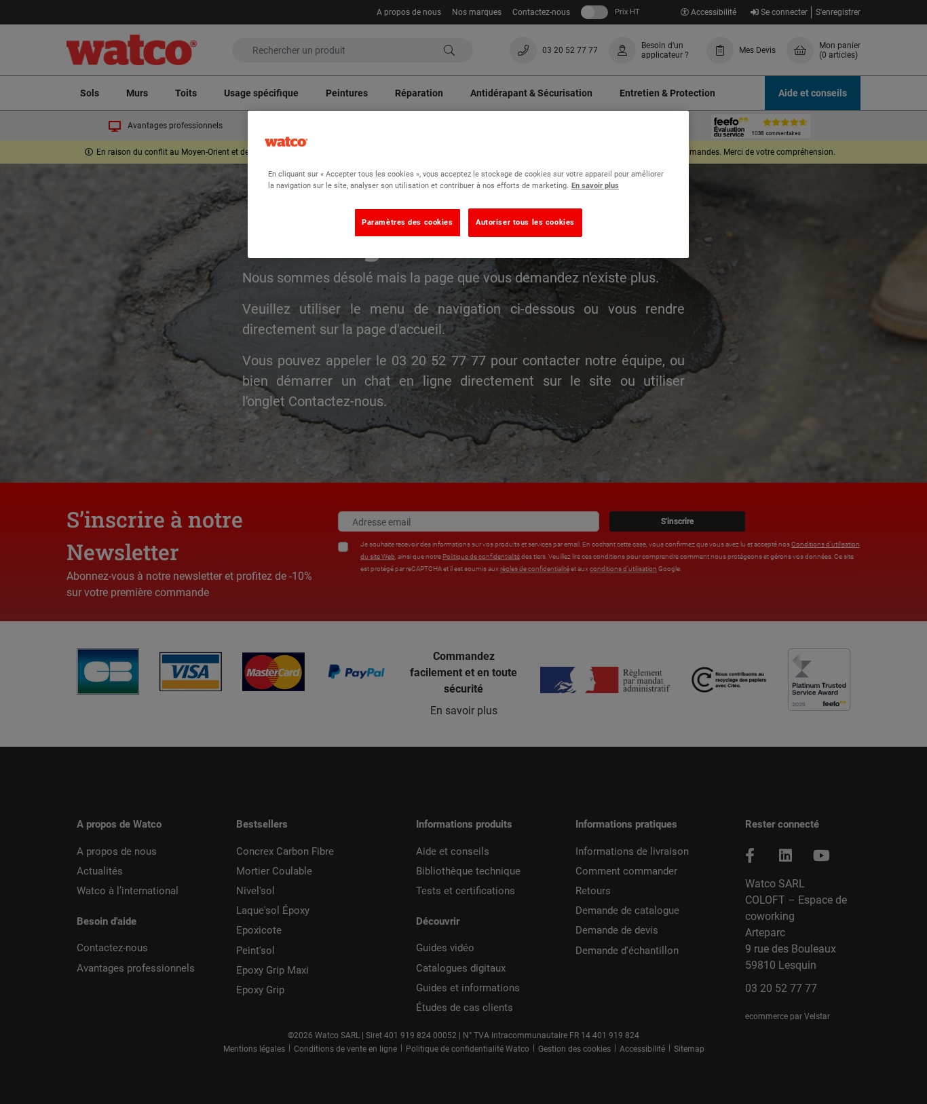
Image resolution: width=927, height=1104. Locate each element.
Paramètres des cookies (407, 222)
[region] (468, 184)
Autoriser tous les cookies (525, 222)
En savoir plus (595, 185)
